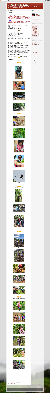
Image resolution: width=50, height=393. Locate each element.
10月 (34, 60)
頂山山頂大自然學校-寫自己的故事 (19, 5)
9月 (34, 61)
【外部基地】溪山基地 (35, 26)
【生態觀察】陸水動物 (35, 29)
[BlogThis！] (17, 382)
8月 (34, 62)
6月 (34, 63)
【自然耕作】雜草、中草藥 (35, 33)
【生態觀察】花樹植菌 (35, 28)
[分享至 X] (18, 382)
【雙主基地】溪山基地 (35, 36)
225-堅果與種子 (35, 52)
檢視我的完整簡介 (38, 15)
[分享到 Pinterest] (19, 382)
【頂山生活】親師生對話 (35, 43)
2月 (34, 67)
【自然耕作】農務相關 (35, 32)
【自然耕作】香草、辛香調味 (35, 34)
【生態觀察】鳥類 (34, 30)
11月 (34, 59)
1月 (34, 68)
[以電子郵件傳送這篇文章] (16, 382)
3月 (34, 66)
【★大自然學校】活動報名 (12, 383)
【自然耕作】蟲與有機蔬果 (35, 31)
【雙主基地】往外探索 (35, 35)
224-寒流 (34, 53)
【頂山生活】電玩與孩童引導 (35, 44)
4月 (34, 65)
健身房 (37, 14)
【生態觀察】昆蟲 (34, 27)
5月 (34, 64)
